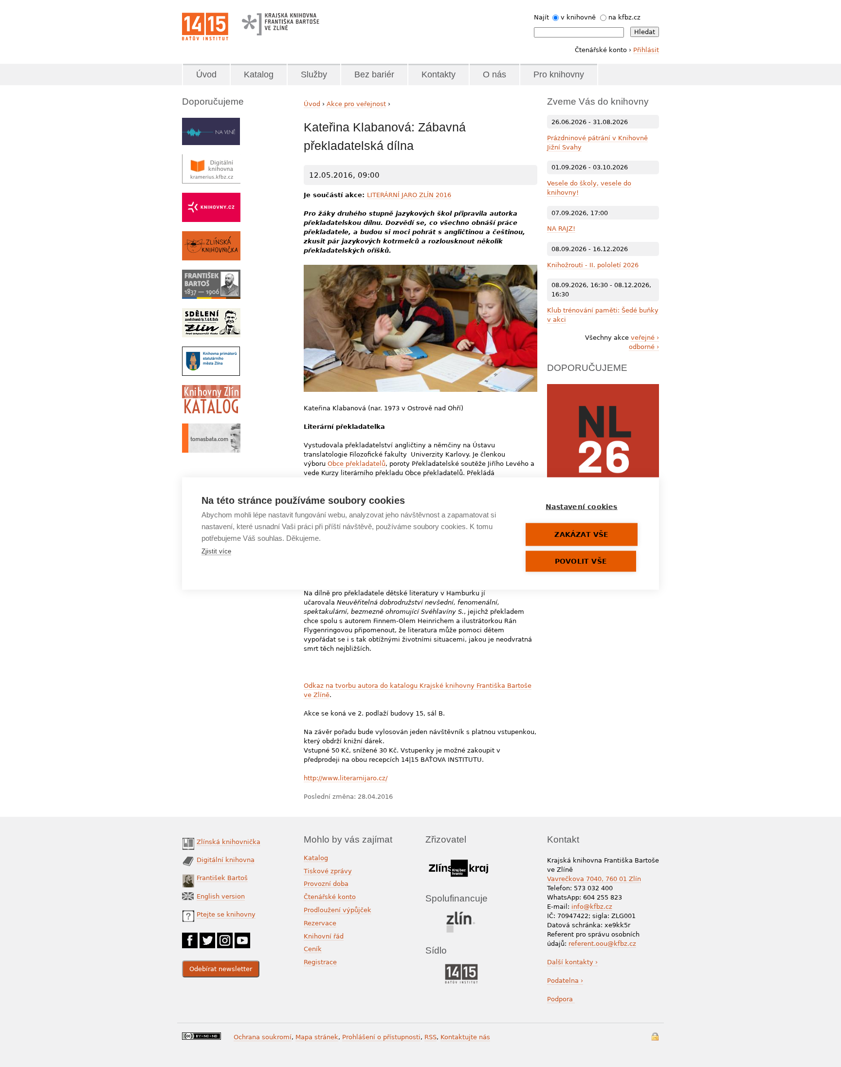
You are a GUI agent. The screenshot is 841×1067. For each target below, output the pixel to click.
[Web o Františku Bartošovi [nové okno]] (211, 274)
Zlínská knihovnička (228, 842)
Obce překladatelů (356, 463)
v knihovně (578, 17)
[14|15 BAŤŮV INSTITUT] (461, 966)
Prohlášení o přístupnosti (381, 1037)
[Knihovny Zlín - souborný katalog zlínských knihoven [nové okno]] (211, 389)
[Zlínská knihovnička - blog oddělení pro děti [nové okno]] (211, 235)
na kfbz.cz (624, 17)
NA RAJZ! (561, 228)
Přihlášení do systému (655, 1036)
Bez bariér (374, 74)
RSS (430, 1037)
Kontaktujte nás (465, 1037)
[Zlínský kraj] (458, 858)
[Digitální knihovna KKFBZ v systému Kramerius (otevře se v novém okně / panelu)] (211, 159)
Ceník (313, 949)
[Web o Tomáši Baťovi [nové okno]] (211, 428)
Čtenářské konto (330, 897)
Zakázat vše (581, 534)
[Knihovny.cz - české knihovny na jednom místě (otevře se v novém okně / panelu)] (211, 197)
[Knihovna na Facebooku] (190, 937)
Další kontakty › (572, 962)
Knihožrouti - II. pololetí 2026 (593, 265)
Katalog (259, 74)
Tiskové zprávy (328, 871)
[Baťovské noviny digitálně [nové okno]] (211, 312)
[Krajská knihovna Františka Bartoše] (280, 22)
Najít (541, 17)
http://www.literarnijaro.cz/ (345, 778)
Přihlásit (646, 50)
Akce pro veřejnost (356, 104)
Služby (314, 74)
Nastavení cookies (581, 507)
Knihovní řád (324, 936)
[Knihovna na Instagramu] (225, 937)
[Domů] (205, 26)
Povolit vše (581, 561)
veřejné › (645, 337)
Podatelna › (565, 980)
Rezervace (320, 923)
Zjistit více (216, 551)
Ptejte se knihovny (226, 914)
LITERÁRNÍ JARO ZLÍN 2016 (409, 195)
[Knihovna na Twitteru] (207, 937)
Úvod (206, 74)
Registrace (320, 962)
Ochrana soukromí (263, 1037)
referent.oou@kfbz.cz (602, 943)
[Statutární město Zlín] (461, 914)
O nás (494, 74)
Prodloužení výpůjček (337, 910)
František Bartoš (222, 878)
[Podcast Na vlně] (211, 122)
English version (221, 896)
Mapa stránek (316, 1037)
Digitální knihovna (226, 860)
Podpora (561, 999)
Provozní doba (326, 883)
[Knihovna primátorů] (211, 351)
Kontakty (438, 74)
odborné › (644, 346)
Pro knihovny (558, 74)
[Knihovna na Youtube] (242, 937)
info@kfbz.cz (591, 906)
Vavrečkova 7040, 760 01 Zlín (594, 879)
